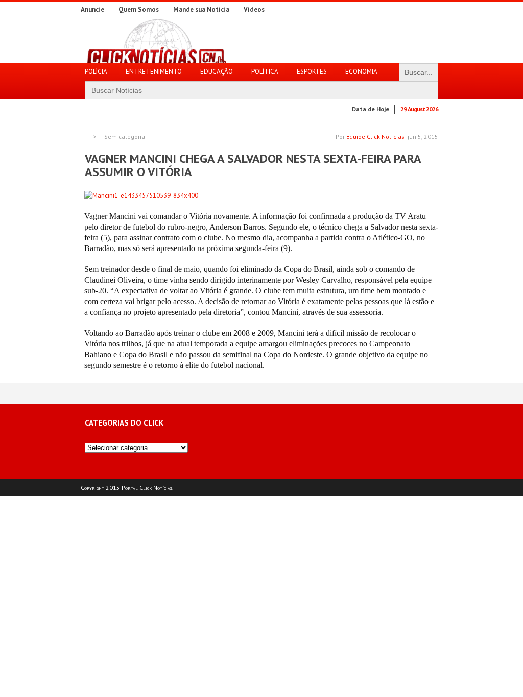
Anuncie (92, 9)
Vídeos (254, 9)
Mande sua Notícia (201, 9)
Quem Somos (138, 9)
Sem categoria (124, 137)
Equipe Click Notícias (375, 136)
